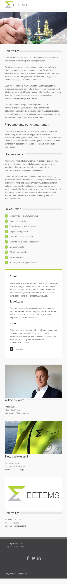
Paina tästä (21, 526)
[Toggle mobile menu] (60, 5)
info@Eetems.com (15, 543)
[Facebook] (28, 558)
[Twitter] (33, 558)
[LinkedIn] (39, 558)
